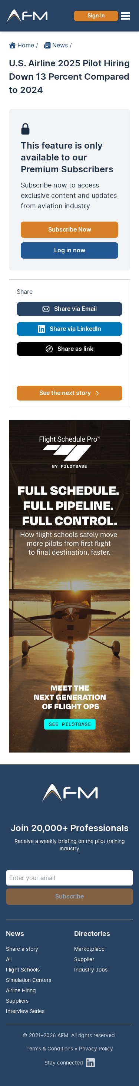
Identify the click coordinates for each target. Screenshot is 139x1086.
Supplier (84, 959)
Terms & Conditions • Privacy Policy (69, 1048)
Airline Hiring (21, 990)
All (8, 959)
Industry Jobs (90, 969)
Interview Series (25, 1011)
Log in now (69, 250)
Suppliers (17, 1000)
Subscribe (69, 897)
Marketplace (89, 949)
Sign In (96, 16)
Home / (27, 45)
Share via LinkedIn (75, 329)
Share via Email (75, 309)
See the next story (65, 393)
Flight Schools (23, 969)
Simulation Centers (28, 980)
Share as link (75, 349)
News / (62, 45)
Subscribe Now (69, 230)
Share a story (22, 949)
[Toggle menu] (125, 16)
